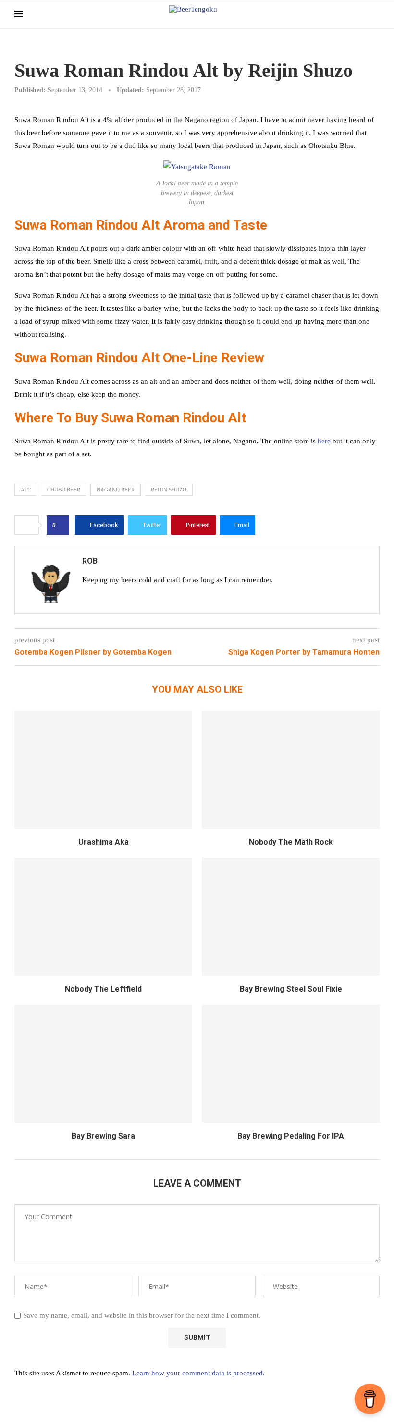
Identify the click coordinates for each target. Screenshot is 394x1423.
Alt (26, 489)
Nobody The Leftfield (103, 989)
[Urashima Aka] (103, 770)
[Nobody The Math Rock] (291, 770)
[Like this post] (60, 525)
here (324, 441)
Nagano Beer (116, 489)
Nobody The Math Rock (291, 841)
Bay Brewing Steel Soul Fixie (291, 989)
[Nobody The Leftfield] (103, 917)
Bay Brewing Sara (103, 1136)
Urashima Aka (103, 841)
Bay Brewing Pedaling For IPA (290, 1136)
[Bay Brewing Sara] (103, 1064)
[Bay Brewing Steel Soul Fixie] (291, 917)
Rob (90, 560)
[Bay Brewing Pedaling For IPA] (291, 1064)
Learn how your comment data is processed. (198, 1373)
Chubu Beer (63, 489)
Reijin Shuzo (168, 489)
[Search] (375, 14)
